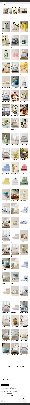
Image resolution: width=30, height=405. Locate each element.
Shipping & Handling (11, 370)
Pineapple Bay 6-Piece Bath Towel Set (5, 173)
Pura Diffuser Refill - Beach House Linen (23, 87)
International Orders (3, 375)
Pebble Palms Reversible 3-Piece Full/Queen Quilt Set (15, 255)
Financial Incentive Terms (9, 393)
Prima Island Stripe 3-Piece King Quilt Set (6, 241)
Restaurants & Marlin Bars (13, 396)
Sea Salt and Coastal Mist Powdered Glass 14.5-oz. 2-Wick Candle (6, 269)
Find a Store (12, 397)
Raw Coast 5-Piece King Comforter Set (5, 115)
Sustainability (2, 400)
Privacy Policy (21, 396)
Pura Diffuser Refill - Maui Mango (23, 73)
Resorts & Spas (12, 398)
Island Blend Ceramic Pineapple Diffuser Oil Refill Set (24, 129)
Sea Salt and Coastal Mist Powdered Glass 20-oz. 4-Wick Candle (6, 354)
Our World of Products (3, 397)
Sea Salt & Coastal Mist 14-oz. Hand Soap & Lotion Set (6, 32)
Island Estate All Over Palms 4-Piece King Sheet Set (6, 297)
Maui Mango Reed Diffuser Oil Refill (14, 101)
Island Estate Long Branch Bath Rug (14, 144)
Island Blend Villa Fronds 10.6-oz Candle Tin (24, 159)
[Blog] (3, 401)
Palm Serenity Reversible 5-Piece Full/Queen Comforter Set (15, 73)
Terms (1, 389)
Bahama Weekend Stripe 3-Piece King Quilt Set (24, 354)
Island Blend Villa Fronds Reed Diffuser (14, 115)
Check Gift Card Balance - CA (4, 373)
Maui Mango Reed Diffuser (22, 115)
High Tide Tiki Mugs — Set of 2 (22, 101)
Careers (2, 398)
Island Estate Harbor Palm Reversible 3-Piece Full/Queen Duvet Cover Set (14, 354)
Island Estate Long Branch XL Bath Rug (23, 326)
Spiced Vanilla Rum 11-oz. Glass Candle (23, 241)
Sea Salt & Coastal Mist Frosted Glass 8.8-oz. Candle (15, 283)
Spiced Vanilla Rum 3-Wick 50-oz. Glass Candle (15, 326)
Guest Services (3, 370)
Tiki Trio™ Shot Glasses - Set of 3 (14, 159)
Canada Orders (10, 373)
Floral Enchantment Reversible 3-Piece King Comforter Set (15, 340)
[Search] (21, 4)
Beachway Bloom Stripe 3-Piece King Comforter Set (5, 283)
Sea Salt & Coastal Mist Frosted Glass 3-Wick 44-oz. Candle (6, 200)
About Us (2, 396)
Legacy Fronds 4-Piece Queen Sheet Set (15, 241)
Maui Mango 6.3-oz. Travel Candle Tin (14, 200)
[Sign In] (25, 4)
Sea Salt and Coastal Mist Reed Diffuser (14, 87)
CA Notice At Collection (22, 398)
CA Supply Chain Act (22, 397)
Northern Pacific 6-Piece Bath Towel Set (23, 144)
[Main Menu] (28, 4)
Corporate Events (3, 399)
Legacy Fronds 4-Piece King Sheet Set (14, 312)
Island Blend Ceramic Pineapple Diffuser (5, 73)
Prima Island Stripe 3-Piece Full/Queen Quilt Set (6, 159)
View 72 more (15, 360)
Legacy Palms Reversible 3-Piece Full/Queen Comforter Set (24, 312)
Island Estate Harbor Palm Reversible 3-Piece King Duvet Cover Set (14, 129)
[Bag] (26, 4)
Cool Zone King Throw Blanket (4, 340)
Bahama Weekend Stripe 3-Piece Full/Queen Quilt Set (6, 312)
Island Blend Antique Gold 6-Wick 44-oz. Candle (6, 87)
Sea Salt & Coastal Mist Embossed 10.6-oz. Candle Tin (6, 214)
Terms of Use (15, 391)
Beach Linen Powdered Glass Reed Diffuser (15, 173)
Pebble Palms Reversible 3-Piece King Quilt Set (6, 326)
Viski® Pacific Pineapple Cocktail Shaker (23, 200)
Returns (15, 370)
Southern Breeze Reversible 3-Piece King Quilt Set (15, 46)
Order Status (7, 370)
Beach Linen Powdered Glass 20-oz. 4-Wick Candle (23, 340)
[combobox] (2, 383)
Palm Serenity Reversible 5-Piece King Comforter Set (5, 101)
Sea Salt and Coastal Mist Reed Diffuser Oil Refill (6, 144)
